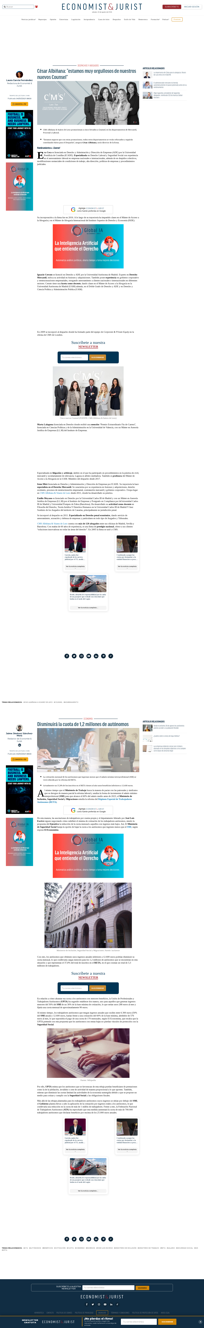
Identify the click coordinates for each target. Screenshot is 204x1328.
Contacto (50, 1312)
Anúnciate (102, 1312)
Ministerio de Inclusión (125, 1248)
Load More (102, 1261)
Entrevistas (64, 19)
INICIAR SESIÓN (191, 7)
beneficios (48, 1248)
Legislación (75, 19)
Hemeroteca (143, 19)
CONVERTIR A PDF (20, 104)
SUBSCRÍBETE (172, 7)
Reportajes (42, 19)
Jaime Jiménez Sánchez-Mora (19, 734)
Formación (155, 19)
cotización (60, 1248)
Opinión (53, 19)
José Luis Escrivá (105, 1248)
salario (171, 1248)
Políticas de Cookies (64, 1312)
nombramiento (71, 702)
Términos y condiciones (120, 1312)
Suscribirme (167, 1322)
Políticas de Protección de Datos (145, 1312)
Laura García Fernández (19, 80)
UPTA (5, 1250)
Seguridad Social (185, 1248)
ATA (26, 1248)
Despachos (117, 19)
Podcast (165, 19)
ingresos (91, 1248)
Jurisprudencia (89, 19)
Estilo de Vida (129, 19)
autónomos (35, 1248)
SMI (196, 1248)
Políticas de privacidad (84, 1312)
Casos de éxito (103, 19)
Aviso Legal (165, 1312)
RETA (163, 1248)
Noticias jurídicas (28, 19)
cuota (71, 1248)
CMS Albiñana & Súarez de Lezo (55, 493)
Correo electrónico (6, 62)
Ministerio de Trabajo (148, 1248)
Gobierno (80, 1248)
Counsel (58, 702)
